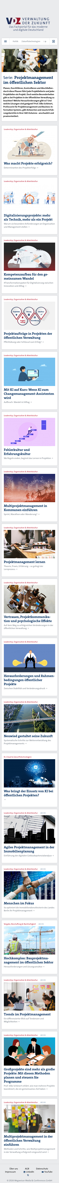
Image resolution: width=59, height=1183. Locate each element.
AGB (27, 1168)
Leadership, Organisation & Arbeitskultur (21, 129)
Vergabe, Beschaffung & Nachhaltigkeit (20, 924)
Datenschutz (42, 1168)
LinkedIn (30, 1171)
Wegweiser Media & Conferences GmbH (33, 1180)
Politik (15, 41)
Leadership (48, 41)
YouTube (48, 1171)
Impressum (10, 1171)
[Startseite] (28, 24)
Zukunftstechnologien (31, 41)
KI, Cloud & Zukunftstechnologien (18, 757)
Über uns (13, 1168)
